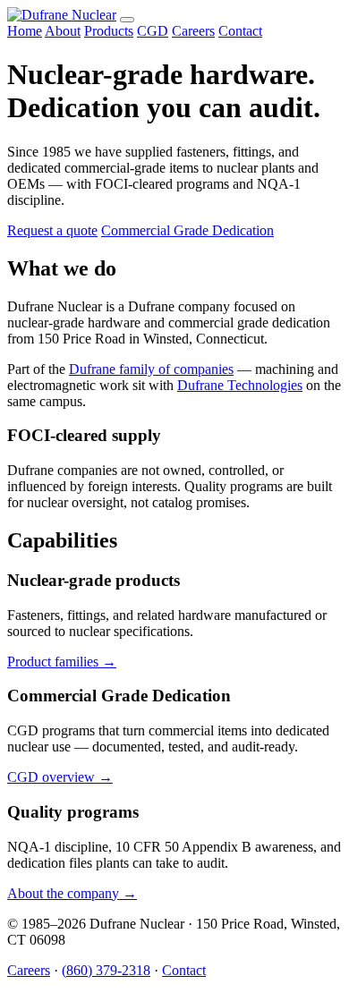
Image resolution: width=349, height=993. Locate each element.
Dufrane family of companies (151, 369)
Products (108, 30)
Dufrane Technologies (239, 385)
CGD (152, 30)
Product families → (61, 661)
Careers (193, 30)
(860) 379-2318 (106, 970)
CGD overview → (60, 777)
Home (24, 30)
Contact (240, 30)
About (63, 30)
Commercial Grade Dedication (187, 230)
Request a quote (52, 230)
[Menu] (127, 19)
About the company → (72, 893)
